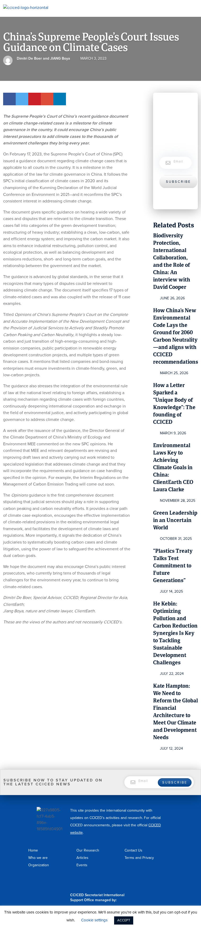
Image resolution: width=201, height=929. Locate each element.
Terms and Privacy (139, 857)
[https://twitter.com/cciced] (171, 881)
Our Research (87, 850)
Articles (82, 857)
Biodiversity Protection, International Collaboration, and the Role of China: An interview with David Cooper (171, 262)
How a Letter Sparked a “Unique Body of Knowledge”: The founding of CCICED (174, 404)
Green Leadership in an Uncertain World (175, 520)
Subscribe (178, 182)
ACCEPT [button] (123, 920)
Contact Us (133, 850)
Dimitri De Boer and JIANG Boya (43, 58)
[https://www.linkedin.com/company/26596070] (166, 881)
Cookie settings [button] (94, 920)
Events (81, 865)
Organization (38, 865)
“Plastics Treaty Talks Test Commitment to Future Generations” (173, 566)
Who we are (38, 857)
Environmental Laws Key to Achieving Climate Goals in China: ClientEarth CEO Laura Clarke (173, 467)
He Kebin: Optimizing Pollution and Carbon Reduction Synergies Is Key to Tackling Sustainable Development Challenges (175, 633)
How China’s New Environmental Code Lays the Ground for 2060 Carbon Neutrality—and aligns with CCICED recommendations (175, 336)
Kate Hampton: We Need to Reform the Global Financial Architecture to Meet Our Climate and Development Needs (175, 712)
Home (33, 850)
